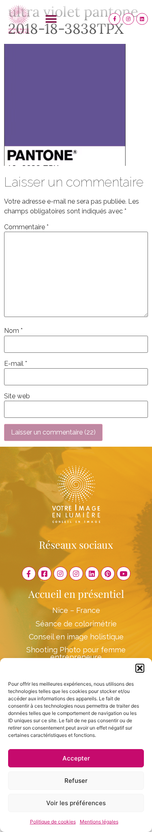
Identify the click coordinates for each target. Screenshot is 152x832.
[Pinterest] (108, 573)
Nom (13, 331)
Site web (17, 396)
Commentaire (26, 227)
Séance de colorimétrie (76, 623)
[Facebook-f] (114, 19)
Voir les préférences (76, 803)
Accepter (76, 758)
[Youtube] (124, 573)
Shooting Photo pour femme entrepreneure (76, 653)
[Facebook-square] (44, 573)
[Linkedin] (142, 19)
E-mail (15, 364)
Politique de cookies (53, 822)
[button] (140, 668)
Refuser (76, 780)
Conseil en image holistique (76, 636)
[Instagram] (128, 19)
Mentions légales (99, 822)
